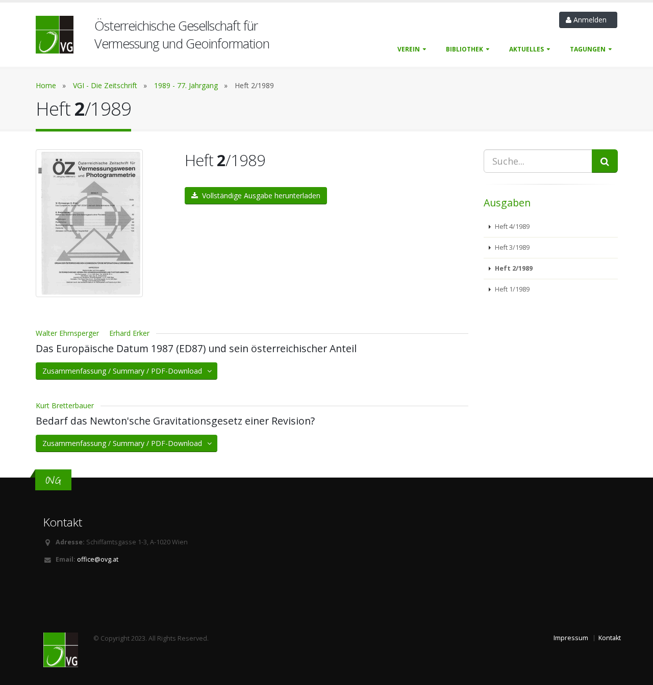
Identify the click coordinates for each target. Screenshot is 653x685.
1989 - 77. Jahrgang (186, 85)
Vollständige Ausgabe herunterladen (259, 195)
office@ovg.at (97, 559)
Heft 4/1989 (511, 226)
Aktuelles (526, 49)
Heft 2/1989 (513, 268)
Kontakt (609, 638)
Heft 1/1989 (511, 289)
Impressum (571, 638)
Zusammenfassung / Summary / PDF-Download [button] (125, 371)
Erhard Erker (129, 333)
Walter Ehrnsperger (67, 333)
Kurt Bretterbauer (65, 405)
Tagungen (588, 49)
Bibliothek (464, 49)
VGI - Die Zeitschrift (105, 85)
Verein (408, 49)
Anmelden (591, 19)
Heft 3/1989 (511, 247)
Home (46, 85)
